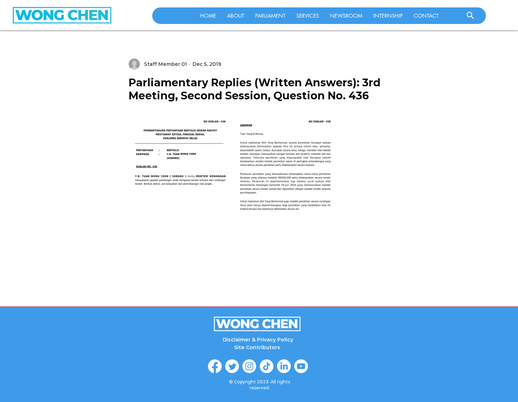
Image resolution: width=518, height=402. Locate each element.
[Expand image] (180, 190)
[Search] (470, 15)
